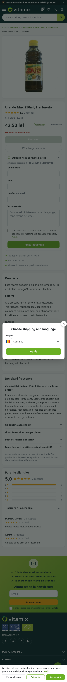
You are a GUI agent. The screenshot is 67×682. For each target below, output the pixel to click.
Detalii (45, 671)
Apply (33, 351)
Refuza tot (36, 677)
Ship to (9, 335)
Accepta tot (55, 677)
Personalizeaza (13, 677)
